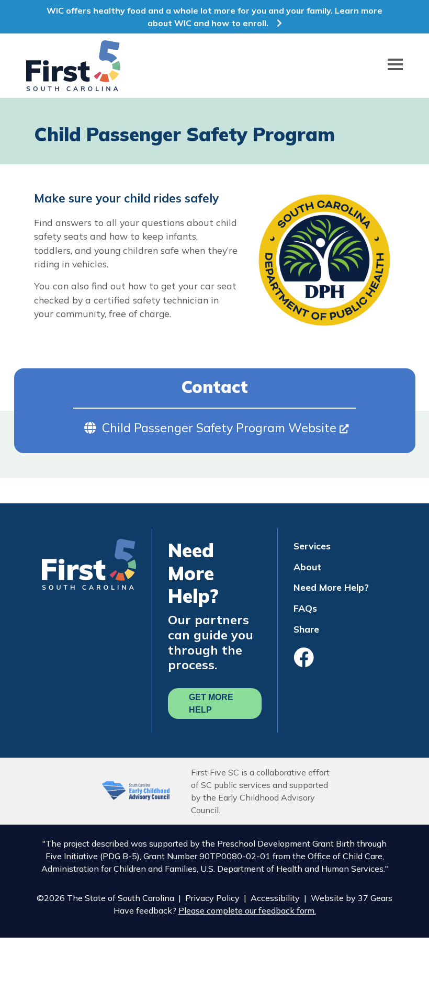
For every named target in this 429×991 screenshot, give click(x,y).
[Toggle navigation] (395, 66)
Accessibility (275, 898)
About (307, 566)
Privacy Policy (212, 898)
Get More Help (211, 703)
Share (306, 629)
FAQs (305, 608)
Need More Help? (331, 587)
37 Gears (375, 898)
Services (312, 545)
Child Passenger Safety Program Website (221, 427)
